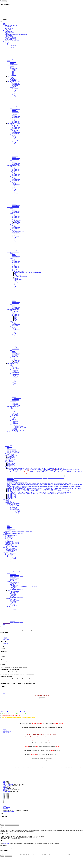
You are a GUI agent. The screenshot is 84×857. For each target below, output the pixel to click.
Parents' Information (15, 228)
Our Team (7, 27)
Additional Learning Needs (10, 502)
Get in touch (4, 1)
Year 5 (8, 65)
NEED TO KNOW (15, 368)
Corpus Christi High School (8, 784)
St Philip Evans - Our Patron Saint (11, 535)
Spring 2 (13, 72)
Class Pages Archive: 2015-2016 (13, 406)
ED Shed (4, 787)
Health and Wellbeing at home (10, 553)
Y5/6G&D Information (16, 425)
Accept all (6, 824)
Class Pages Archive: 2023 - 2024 (13, 81)
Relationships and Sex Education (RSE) (12, 542)
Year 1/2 (8, 54)
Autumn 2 (14, 70)
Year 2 (11, 97)
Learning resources (15, 372)
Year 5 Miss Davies (15, 400)
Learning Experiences (13, 53)
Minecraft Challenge (18, 279)
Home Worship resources (14, 582)
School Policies (8, 33)
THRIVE (11, 506)
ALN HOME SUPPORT (14, 505)
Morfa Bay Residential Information (18, 430)
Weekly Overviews (13, 615)
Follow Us (6, 643)
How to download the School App (11, 39)
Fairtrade (6, 462)
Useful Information (15, 413)
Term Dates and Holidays (9, 519)
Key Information (6, 30)
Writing (8, 525)
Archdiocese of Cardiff (9, 544)
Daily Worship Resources (14, 557)
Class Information (15, 370)
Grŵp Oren (14, 379)
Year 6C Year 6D (13, 401)
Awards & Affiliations (9, 28)
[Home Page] (1, 1)
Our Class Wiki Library (16, 405)
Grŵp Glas (14, 380)
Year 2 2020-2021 (15, 269)
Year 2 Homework (15, 436)
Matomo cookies (6, 843)
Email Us (5, 638)
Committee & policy (11, 457)
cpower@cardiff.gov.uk (9, 10)
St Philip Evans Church (7, 785)
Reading (8, 526)
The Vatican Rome (8, 545)
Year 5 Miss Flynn (15, 396)
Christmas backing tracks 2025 (12, 480)
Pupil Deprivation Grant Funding (11, 37)
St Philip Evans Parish (9, 541)
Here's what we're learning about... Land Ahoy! (20, 437)
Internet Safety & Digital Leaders (11, 455)
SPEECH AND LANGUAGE (15, 507)
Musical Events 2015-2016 (12, 497)
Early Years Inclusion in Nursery (15, 513)
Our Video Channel (8, 501)
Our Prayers (7, 540)
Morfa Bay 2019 (15, 356)
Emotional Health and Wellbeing (15, 511)
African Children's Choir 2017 (12, 498)
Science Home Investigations (21, 276)
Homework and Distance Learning (18, 220)
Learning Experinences (16, 211)
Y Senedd (7, 446)
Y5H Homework (15, 421)
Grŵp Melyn (14, 381)
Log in (2, 14)
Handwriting (9, 527)
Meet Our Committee (11, 463)
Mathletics (4, 783)
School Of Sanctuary (9, 36)
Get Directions (6, 639)
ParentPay (4, 786)
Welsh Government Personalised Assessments (13, 520)
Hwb (4, 790)
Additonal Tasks (12, 610)
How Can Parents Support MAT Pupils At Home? (19, 515)
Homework (12, 46)
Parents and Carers (6, 499)
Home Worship (12, 572)
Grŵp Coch (14, 378)
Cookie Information (6, 807)
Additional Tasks (13, 561)
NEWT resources (10, 454)
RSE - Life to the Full (11, 524)
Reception (9, 44)
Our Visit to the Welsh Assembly (13, 452)
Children (4, 41)
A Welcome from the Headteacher (11, 25)
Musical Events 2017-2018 (12, 495)
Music (15, 285)
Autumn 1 (14, 69)
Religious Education (8, 538)
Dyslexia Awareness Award (15, 510)
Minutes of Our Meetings (11, 449)
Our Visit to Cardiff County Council (13, 451)
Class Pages (7, 42)
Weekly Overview (13, 559)
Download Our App (6, 623)
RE (14, 277)
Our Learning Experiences (14, 47)
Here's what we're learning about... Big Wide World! (21, 438)
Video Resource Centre (9, 458)
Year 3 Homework (15, 414)
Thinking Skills (17, 222)
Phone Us (5, 637)
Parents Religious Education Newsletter (12, 543)
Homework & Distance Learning (18, 193)
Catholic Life (12, 66)
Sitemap (4, 806)
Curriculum (5, 547)
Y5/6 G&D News (15, 428)
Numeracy (16, 319)
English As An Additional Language (13, 503)
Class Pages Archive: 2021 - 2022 (13, 165)
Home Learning (15, 311)
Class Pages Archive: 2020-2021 (13, 207)
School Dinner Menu (9, 516)
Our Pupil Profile (8, 26)
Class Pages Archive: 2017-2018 (13, 363)
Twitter (4, 781)
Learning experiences (16, 233)
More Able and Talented (11, 514)
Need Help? (9, 555)
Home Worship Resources (14, 575)
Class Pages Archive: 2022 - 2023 (13, 123)
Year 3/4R (11, 440)
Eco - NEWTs (7, 453)
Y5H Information (15, 423)
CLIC (13, 382)
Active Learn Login (6, 791)
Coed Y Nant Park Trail (9, 551)
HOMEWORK (14, 367)
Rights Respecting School (9, 460)
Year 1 (11, 92)
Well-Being (16, 278)
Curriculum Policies (8, 35)
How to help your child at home (11, 523)
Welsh (15, 318)
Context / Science (17, 282)
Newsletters (14, 313)
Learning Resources (15, 374)
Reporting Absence (8, 517)
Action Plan (9, 447)
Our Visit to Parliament (11, 450)
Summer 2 (14, 74)
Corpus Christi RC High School (11, 546)
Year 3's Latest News (15, 415)
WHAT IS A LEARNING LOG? (20, 426)
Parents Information (15, 195)
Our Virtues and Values (9, 537)
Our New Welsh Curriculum (10, 548)
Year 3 (8, 60)
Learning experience (15, 221)
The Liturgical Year (8, 539)
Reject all (2, 824)
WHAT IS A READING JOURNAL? (21, 427)
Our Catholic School (8, 536)
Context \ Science (17, 275)
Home (4, 23)
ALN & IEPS (12, 604)
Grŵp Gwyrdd (14, 377)
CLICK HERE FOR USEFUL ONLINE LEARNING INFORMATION (27, 272)
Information (14, 419)
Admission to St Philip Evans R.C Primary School (14, 533)
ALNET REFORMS (13, 508)
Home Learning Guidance (14, 560)
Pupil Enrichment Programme (10, 459)
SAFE (13, 384)
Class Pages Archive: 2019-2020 (13, 252)
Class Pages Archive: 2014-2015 (13, 431)
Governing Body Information (10, 38)
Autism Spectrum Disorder (14, 512)
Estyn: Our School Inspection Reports (12, 40)
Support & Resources (11, 456)
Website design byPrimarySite (8, 811)
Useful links (14, 388)
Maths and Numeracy (11, 529)
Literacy (15, 274)
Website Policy (5, 808)
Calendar (6, 518)
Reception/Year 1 (10, 49)
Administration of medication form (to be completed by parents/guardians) (18, 531)
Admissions (5, 532)
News (13, 418)
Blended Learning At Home (10, 554)
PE (14, 284)
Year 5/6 (11, 444)
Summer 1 (14, 73)
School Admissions (8, 31)
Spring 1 (13, 71)
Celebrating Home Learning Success (16, 563)
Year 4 (8, 61)
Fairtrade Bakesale (10, 464)
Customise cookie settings (14, 824)
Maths (15, 273)
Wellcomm (9, 530)
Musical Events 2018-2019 (12, 494)
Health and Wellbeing (9, 461)
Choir (6, 467)
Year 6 (8, 76)
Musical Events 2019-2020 (12, 491)
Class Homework (15, 404)
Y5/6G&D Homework (16, 429)
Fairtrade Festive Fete (11, 465)
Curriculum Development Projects (11, 549)
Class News (14, 386)
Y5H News (14, 422)
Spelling (8, 528)
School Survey (5, 788)
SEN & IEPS (12, 562)
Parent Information (13, 48)
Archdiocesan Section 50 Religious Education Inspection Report (16, 34)
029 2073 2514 (9, 9)
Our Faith (11, 50)
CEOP (4, 782)
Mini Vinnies (7, 466)
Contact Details (8, 29)
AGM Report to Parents (9, 32)
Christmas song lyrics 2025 (12, 481)
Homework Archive (17, 398)
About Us (4, 24)
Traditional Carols (10, 479)
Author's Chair (14, 341)
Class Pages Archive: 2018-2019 (13, 309)
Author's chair (16, 348)
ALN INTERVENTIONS (14, 509)
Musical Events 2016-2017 (12, 496)
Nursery (8, 43)
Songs (13, 390)
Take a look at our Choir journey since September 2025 (17, 482)
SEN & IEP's (12, 596)
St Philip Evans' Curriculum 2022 (11, 550)
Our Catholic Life (13, 45)
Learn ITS (14, 383)
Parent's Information (15, 112)
